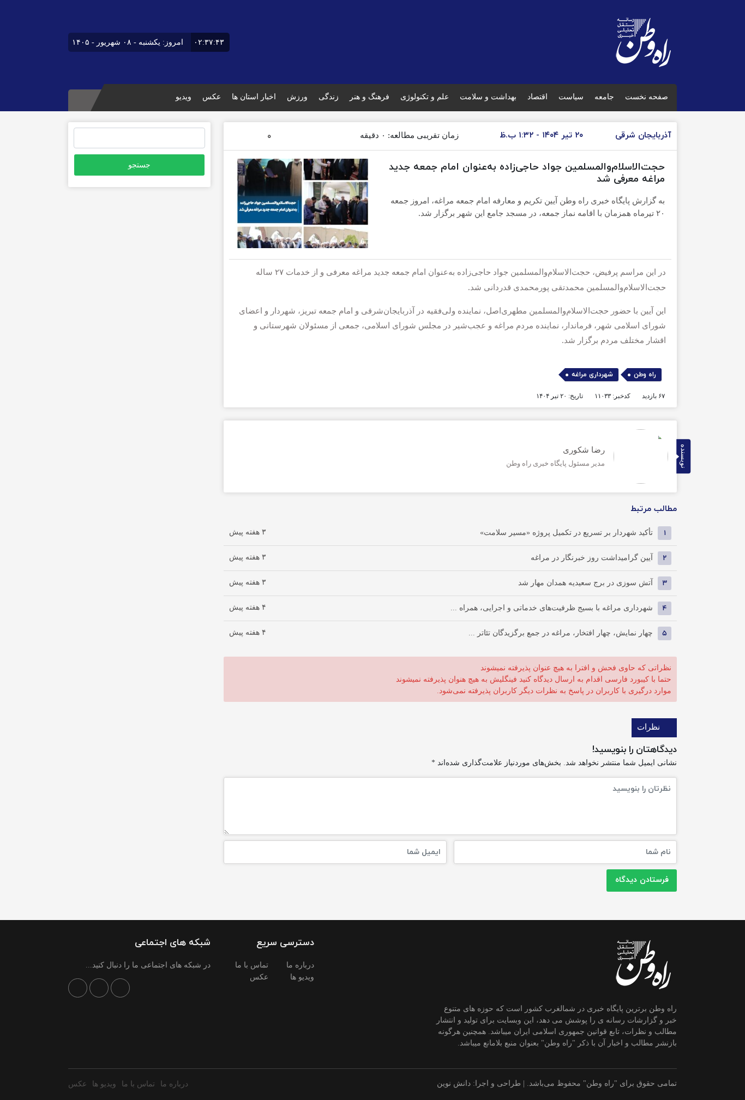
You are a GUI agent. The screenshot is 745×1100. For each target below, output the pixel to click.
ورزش (297, 97)
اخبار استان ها (254, 97)
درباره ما (300, 965)
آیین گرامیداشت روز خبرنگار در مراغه (592, 558)
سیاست (571, 97)
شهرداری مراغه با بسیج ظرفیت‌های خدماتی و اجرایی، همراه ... (551, 608)
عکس (211, 97)
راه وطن (645, 374)
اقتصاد (537, 97)
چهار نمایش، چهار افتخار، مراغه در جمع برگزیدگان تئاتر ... (560, 633)
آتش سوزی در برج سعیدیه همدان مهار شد (585, 583)
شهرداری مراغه (592, 374)
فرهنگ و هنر (369, 97)
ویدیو (183, 97)
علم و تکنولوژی (424, 97)
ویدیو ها (302, 977)
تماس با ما (251, 965)
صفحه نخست (646, 97)
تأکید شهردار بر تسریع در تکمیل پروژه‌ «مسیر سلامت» (566, 532)
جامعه (604, 97)
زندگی (329, 97)
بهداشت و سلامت (488, 97)
